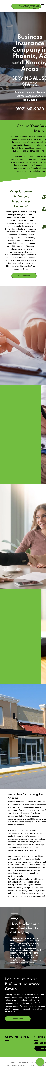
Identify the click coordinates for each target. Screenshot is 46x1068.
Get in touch (26, 260)
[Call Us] (40, 1063)
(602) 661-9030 (30, 109)
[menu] (42, 5)
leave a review (32, 958)
